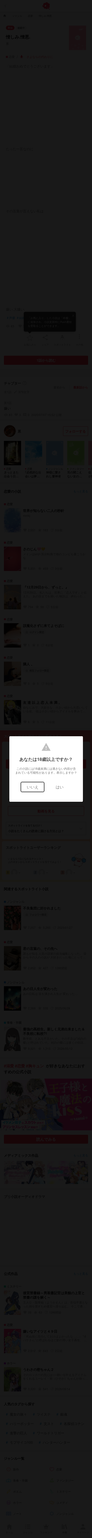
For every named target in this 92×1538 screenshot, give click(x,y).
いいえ (33, 787)
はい (60, 787)
